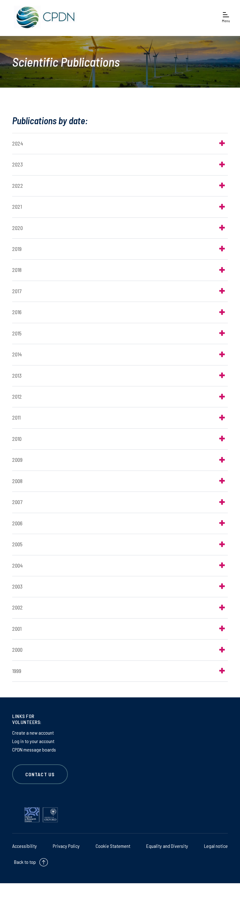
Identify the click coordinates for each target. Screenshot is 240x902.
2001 (17, 628)
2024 (17, 143)
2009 (17, 459)
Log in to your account (33, 741)
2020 (17, 227)
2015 (17, 333)
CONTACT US (40, 774)
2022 (17, 185)
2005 (17, 544)
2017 (16, 291)
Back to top (25, 862)
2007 (17, 501)
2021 (17, 206)
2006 (17, 523)
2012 (17, 396)
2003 (17, 586)
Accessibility (24, 846)
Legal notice (216, 846)
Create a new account (33, 733)
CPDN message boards (34, 749)
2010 (17, 438)
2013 (17, 375)
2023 (17, 164)
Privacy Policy (66, 846)
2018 (17, 269)
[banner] (44, 17)
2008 (17, 480)
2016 (17, 311)
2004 (17, 565)
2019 (17, 248)
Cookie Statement (113, 846)
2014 (17, 354)
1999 (16, 670)
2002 (17, 607)
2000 (17, 649)
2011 (16, 417)
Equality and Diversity (167, 846)
